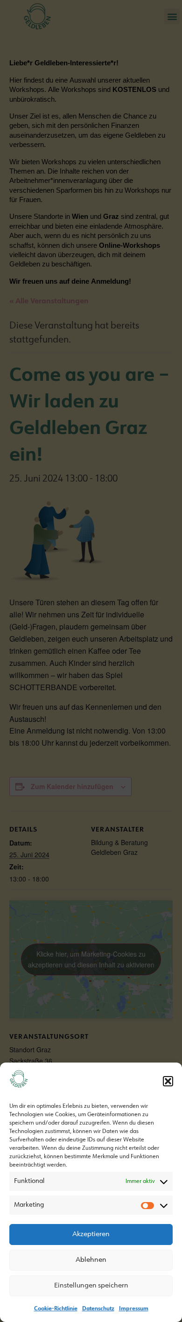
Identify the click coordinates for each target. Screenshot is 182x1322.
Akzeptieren (91, 1234)
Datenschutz (98, 1309)
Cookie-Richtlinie (55, 1309)
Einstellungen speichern (91, 1285)
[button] (168, 1081)
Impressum (133, 1309)
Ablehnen (91, 1260)
